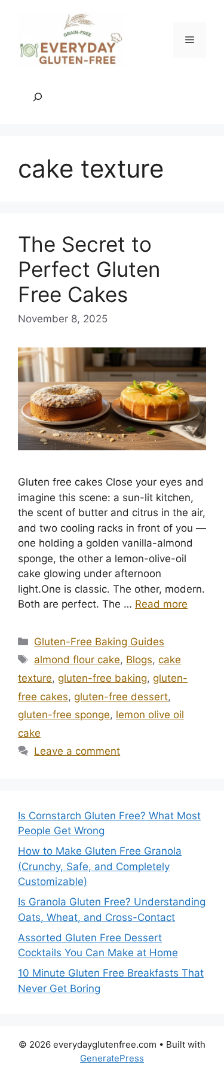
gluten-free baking (102, 678)
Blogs (139, 660)
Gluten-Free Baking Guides (99, 642)
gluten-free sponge (64, 715)
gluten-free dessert (121, 697)
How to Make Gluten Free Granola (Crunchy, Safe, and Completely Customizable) (100, 866)
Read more (161, 604)
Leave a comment (77, 751)
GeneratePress (112, 1058)
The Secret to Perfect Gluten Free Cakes (89, 269)
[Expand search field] (37, 97)
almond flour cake (77, 660)
